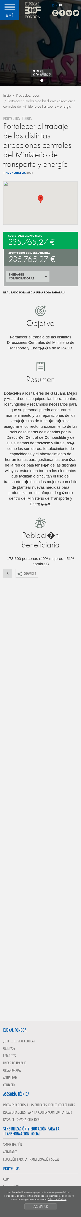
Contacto (9, 1084)
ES (53, 5)
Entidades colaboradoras (21, 276)
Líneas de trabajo (14, 1062)
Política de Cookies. (57, 1199)
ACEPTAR (40, 1206)
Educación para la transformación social (31, 1159)
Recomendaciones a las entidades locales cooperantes (39, 1104)
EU (60, 5)
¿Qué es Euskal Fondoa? (19, 1040)
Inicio (7, 95)
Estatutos (9, 1055)
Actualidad (10, 1077)
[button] (40, 199)
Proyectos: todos (28, 95)
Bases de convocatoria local (22, 1119)
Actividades (10, 1151)
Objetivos (9, 1048)
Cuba (6, 1179)
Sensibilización (12, 1144)
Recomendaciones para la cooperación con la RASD (37, 1112)
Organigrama (12, 1070)
